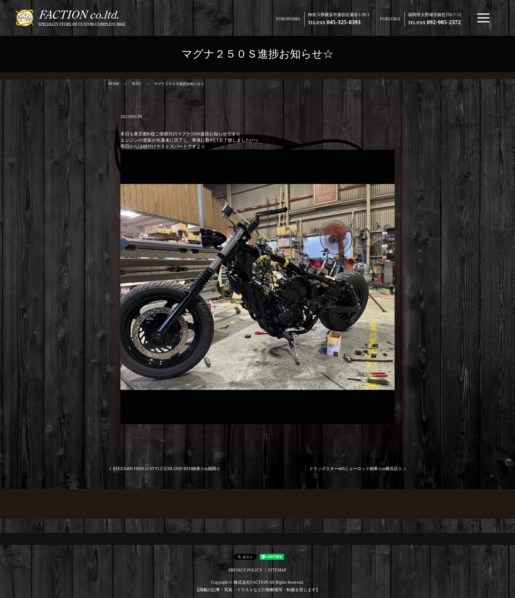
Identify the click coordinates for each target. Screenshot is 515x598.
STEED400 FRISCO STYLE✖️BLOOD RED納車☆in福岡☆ (166, 468)
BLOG (137, 84)
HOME (113, 84)
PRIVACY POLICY (245, 570)
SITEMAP (277, 570)
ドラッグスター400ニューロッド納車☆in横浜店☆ (355, 468)
